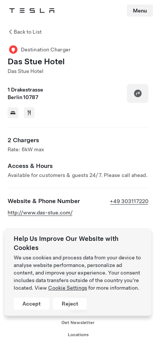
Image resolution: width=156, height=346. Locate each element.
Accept (31, 304)
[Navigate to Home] (32, 10)
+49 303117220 (129, 201)
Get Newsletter (78, 322)
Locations (78, 334)
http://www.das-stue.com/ (40, 212)
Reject (70, 304)
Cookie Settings (67, 288)
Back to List (28, 32)
